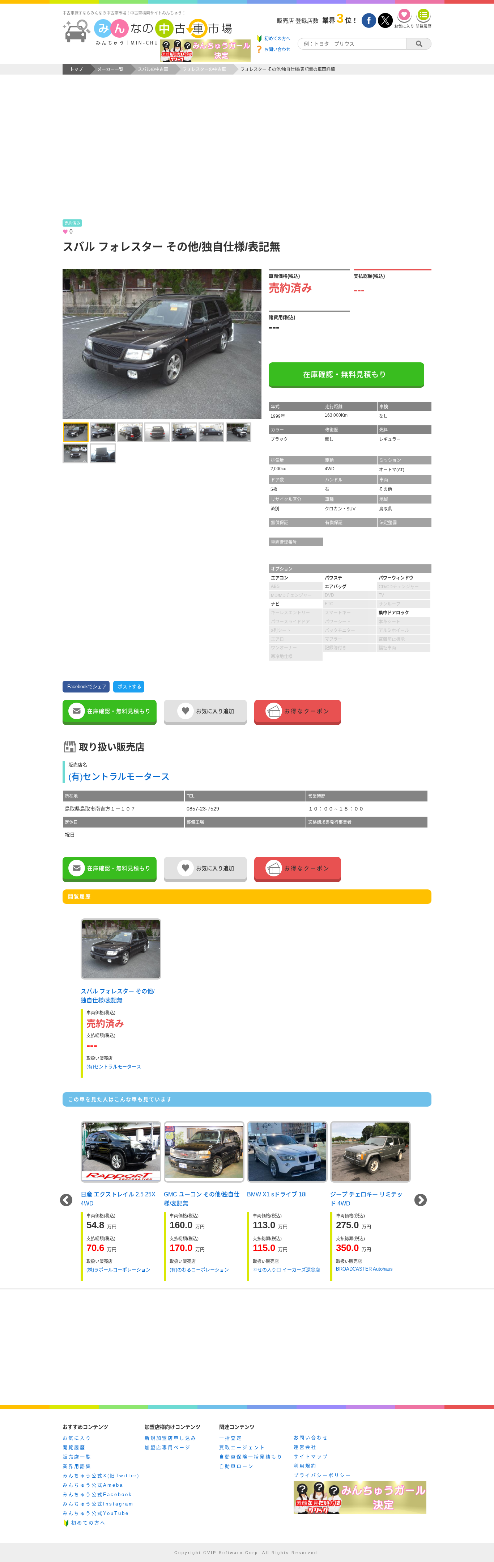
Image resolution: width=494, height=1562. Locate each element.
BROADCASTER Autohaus (364, 1269)
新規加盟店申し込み (171, 1438)
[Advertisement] (247, 154)
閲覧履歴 (74, 1447)
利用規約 (305, 1466)
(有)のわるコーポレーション (199, 1269)
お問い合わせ (311, 1437)
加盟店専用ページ (168, 1447)
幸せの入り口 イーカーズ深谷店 (286, 1269)
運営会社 (305, 1447)
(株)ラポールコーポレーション (118, 1269)
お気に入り (77, 1438)
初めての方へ (88, 1522)
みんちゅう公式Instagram (98, 1504)
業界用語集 (77, 1466)
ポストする (129, 686)
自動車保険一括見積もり (251, 1457)
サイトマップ (311, 1456)
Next (420, 1200)
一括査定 (230, 1438)
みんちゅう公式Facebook (97, 1494)
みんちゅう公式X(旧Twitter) (101, 1475)
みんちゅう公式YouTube (96, 1513)
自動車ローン (236, 1466)
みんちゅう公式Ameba (93, 1485)
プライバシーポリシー (323, 1475)
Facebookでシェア (87, 686)
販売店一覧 (77, 1457)
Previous (66, 1200)
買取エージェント (242, 1447)
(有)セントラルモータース (119, 777)
